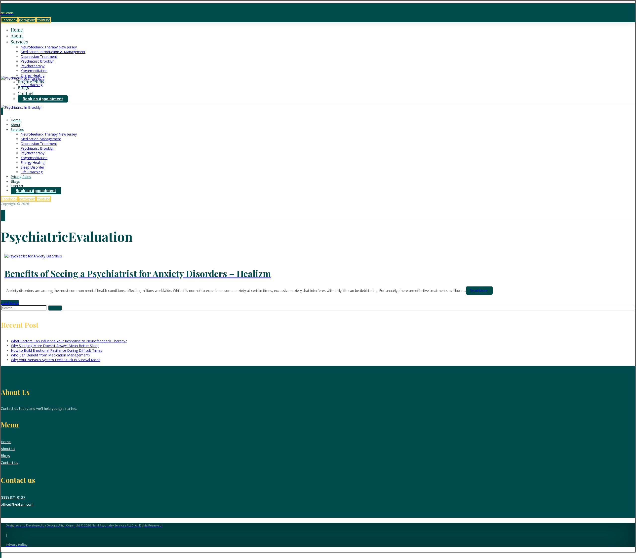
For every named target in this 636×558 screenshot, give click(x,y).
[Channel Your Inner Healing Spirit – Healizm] (21, 78)
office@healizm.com (17, 504)
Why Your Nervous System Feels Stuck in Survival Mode (55, 359)
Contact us (9, 462)
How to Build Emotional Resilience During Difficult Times (56, 350)
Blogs (5, 455)
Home (6, 441)
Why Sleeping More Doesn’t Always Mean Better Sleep (55, 345)
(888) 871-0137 (13, 497)
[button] (9, 20)
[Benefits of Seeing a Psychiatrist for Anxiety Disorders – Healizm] (33, 256)
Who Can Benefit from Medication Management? (50, 355)
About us (8, 448)
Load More (10, 302)
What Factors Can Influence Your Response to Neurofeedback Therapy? (69, 341)
